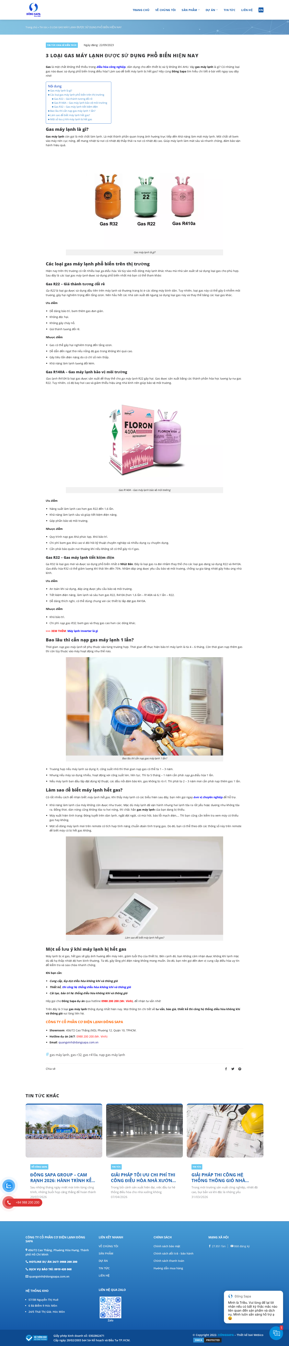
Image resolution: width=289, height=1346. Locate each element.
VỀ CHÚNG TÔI (108, 1246)
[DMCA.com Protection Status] (207, 1340)
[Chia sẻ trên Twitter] (232, 1069)
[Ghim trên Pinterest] (239, 1069)
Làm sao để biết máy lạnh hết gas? (70, 115)
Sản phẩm (189, 10)
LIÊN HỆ (104, 1275)
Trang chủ (141, 10)
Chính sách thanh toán (169, 1261)
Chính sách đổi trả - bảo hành (173, 1253)
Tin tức (229, 10)
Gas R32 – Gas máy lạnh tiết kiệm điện (76, 106)
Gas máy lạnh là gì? (61, 90)
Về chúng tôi (165, 10)
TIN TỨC (104, 1268)
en (261, 10)
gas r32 (76, 1055)
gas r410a (90, 1055)
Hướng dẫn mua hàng (168, 1268)
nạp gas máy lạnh (112, 1055)
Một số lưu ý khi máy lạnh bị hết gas (71, 119)
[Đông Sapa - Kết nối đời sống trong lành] (45, 10)
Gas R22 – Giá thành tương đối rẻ (73, 99)
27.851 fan (218, 1246)
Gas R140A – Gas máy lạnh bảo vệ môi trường (80, 102)
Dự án (210, 10)
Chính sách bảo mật (167, 1246)
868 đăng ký (241, 1246)
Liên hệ (247, 10)
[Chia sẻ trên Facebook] (226, 1069)
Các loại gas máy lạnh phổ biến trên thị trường (77, 94)
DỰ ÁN (103, 1261)
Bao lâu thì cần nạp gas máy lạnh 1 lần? (73, 111)
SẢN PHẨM (106, 1253)
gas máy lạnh (59, 1055)
